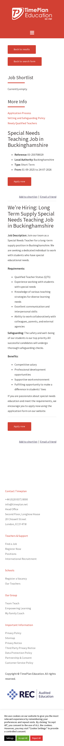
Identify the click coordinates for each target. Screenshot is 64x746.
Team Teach (12, 603)
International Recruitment (21, 558)
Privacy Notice (13, 643)
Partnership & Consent (18, 657)
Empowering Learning (18, 608)
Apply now (19, 181)
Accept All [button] (22, 738)
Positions (10, 554)
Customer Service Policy (19, 662)
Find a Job (11, 544)
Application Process (19, 113)
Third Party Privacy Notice (20, 648)
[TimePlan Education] (32, 13)
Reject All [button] (36, 738)
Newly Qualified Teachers (22, 123)
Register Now (13, 549)
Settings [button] (9, 738)
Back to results (22, 49)
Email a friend (48, 196)
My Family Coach (14, 613)
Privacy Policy (13, 633)
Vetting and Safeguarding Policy (26, 118)
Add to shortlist (28, 196)
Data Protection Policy (18, 652)
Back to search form (24, 61)
